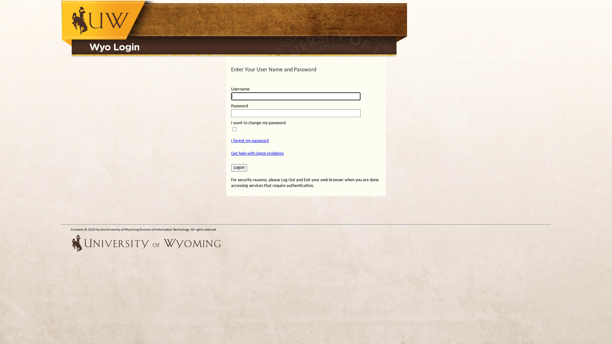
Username (240, 89)
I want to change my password (258, 123)
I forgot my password (250, 141)
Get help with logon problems (257, 153)
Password (239, 106)
